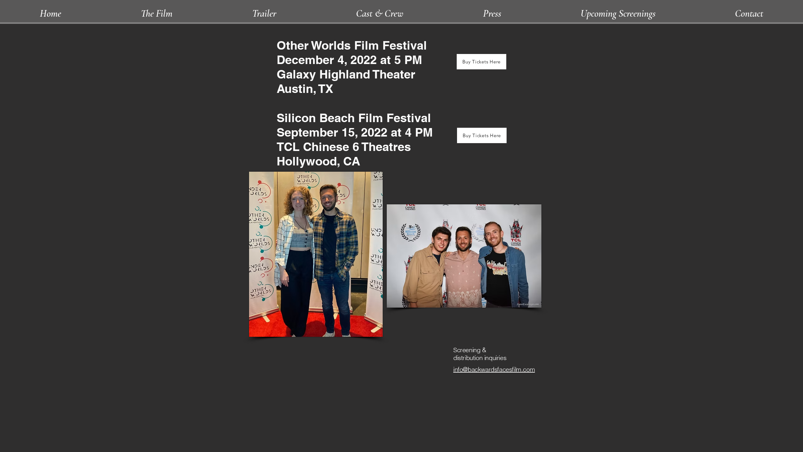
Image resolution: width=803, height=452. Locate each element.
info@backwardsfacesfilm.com (494, 369)
